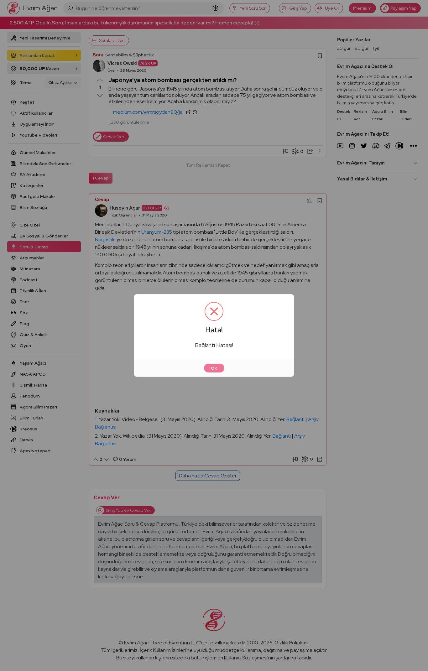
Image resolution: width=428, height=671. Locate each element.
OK (214, 368)
